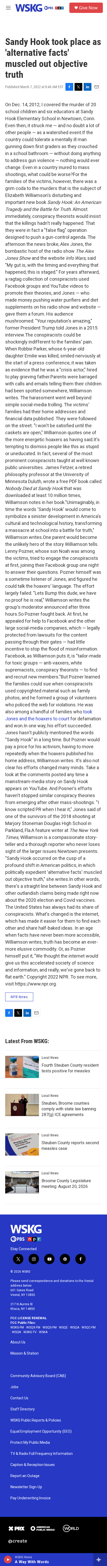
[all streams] (100, 1559)
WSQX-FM (33, 1327)
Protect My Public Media (30, 1443)
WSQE (63, 1327)
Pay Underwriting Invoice (30, 1498)
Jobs (14, 1387)
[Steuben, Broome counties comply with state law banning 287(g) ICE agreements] (22, 1105)
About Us (17, 1342)
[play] (8, 1559)
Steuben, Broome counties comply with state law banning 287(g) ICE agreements (69, 1109)
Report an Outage (24, 1476)
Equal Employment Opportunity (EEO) (41, 1431)
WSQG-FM (50, 1327)
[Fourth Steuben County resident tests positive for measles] (22, 1067)
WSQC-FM (89, 1327)
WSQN (16, 1332)
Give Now (88, 7)
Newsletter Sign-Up (26, 1487)
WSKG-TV (30, 1332)
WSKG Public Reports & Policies (35, 1420)
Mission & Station (24, 1353)
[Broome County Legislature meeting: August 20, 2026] (22, 1182)
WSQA (74, 1327)
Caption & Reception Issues (32, 1465)
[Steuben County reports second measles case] (22, 1144)
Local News (50, 1058)
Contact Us (19, 1398)
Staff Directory (22, 1409)
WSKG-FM (17, 1327)
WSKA (43, 1332)
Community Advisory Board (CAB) (38, 1376)
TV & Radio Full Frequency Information (41, 1454)
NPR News (19, 997)
